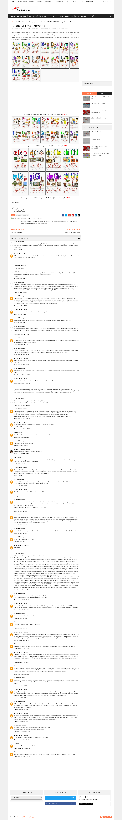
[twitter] (104, 1)
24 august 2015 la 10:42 (20, 496)
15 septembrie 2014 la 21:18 (22, 418)
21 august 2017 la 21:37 (20, 618)
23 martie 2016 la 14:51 (20, 533)
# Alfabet (18, 215)
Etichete (105, 93)
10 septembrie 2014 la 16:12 (22, 365)
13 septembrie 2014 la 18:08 (22, 383)
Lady (15, 432)
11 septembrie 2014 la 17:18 (22, 375)
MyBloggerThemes (34, 817)
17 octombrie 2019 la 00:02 (22, 731)
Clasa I (39, 2)
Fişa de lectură (95, 139)
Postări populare (89, 93)
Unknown (17, 368)
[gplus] (108, 1)
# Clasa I (25, 215)
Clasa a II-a (48, 2)
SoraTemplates (21, 817)
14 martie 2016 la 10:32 (20, 511)
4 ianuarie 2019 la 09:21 (20, 686)
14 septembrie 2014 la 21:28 (22, 405)
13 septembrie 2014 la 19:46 (22, 395)
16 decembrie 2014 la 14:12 (21, 445)
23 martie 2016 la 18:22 (20, 541)
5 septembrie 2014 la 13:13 (21, 344)
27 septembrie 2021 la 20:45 (22, 756)
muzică (91, 16)
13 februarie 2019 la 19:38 (21, 721)
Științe (43, 16)
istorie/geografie (55, 16)
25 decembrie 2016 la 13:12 (21, 610)
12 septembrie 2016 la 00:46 (22, 590)
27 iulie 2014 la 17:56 (20, 250)
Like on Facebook (51, 803)
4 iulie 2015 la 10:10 (19, 464)
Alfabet (19, 22)
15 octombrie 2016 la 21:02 (21, 600)
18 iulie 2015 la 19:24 (20, 476)
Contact (89, 2)
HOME (50, 22)
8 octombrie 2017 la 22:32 (21, 648)
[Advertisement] (45, 98)
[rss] (111, 1)
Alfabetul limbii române (98, 118)
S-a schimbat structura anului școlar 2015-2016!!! (100, 154)
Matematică (33, 16)
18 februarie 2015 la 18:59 (21, 454)
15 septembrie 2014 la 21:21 (22, 429)
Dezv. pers (69, 16)
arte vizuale (80, 16)
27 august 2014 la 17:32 (20, 292)
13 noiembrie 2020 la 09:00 (22, 748)
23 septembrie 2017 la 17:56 (22, 628)
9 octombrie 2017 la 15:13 (21, 662)
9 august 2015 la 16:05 (20, 486)
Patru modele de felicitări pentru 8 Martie (99, 111)
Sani (15, 457)
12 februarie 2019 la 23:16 (21, 709)
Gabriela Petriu (19, 449)
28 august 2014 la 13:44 (20, 322)
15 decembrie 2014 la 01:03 (21, 437)
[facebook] (106, 1)
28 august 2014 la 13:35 (20, 306)
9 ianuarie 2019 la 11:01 (20, 698)
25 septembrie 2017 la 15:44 (22, 640)
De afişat (43, 22)
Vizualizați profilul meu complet (88, 799)
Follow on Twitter (52, 798)
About (81, 2)
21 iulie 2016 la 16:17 (19, 550)
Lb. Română (21, 16)
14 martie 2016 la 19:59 (20, 525)
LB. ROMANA (58, 22)
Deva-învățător (18, 545)
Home (13, 2)
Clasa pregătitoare (34, 22)
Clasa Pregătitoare (26, 2)
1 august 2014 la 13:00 (20, 265)
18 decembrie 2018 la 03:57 (21, 674)
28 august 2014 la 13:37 (20, 314)
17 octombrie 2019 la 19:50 (21, 740)
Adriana (16, 479)
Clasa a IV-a (71, 2)
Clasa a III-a (60, 2)
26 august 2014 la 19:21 (20, 278)
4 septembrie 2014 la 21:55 (21, 334)
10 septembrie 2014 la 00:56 (22, 354)
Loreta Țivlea (18, 253)
